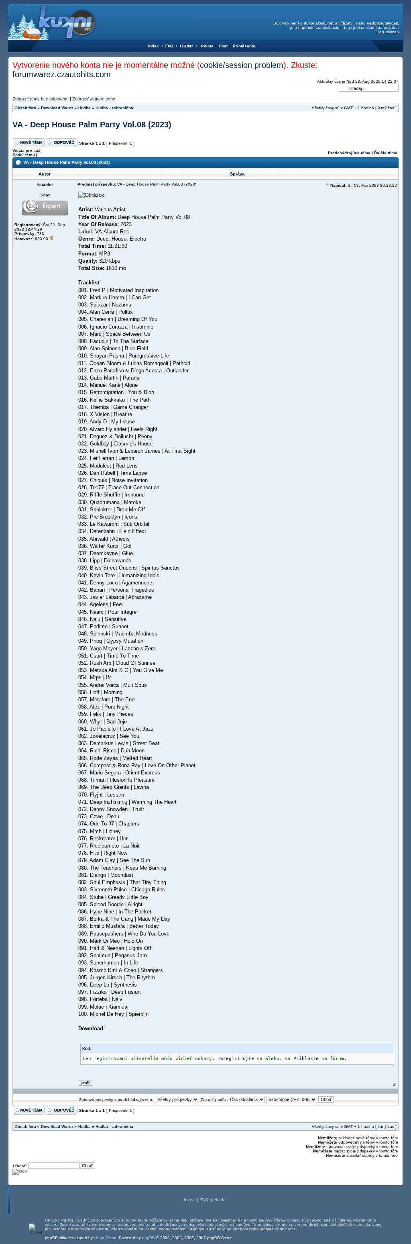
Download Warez (57, 108)
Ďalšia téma (385, 153)
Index (153, 46)
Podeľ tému (23, 155)
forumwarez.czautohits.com (61, 74)
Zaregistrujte (236, 1058)
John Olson (105, 1238)
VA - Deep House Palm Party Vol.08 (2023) (91, 124)
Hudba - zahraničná (114, 108)
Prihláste (306, 1058)
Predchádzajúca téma (349, 153)
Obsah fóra (25, 108)
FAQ (169, 46)
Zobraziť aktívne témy (93, 98)
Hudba (84, 108)
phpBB (148, 1238)
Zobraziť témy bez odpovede (40, 98)
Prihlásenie (244, 46)
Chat (223, 46)
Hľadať (186, 46)
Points (207, 46)
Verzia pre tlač (26, 150)
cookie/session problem (241, 65)
